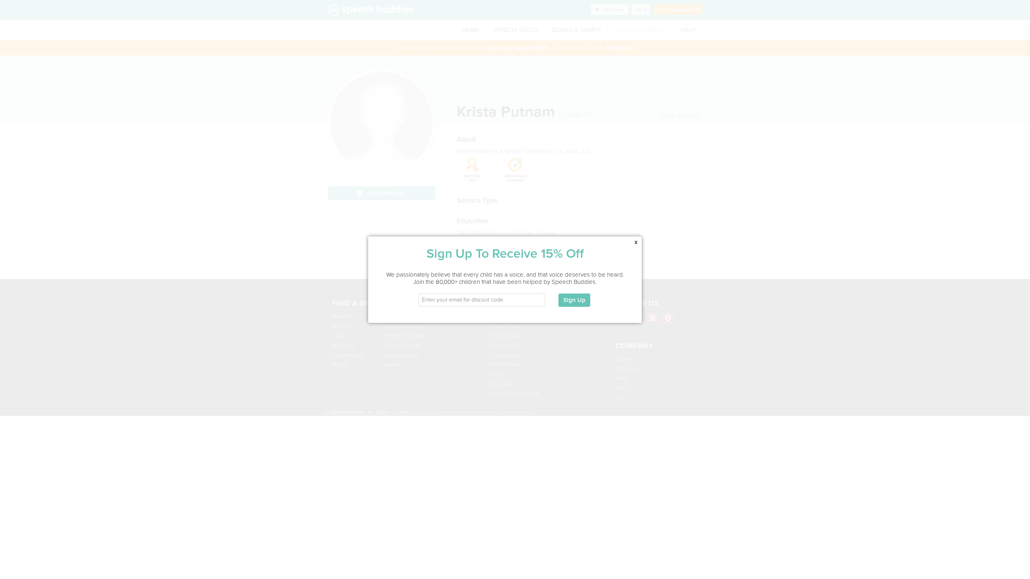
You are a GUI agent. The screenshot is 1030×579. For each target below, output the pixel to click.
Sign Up (574, 300)
